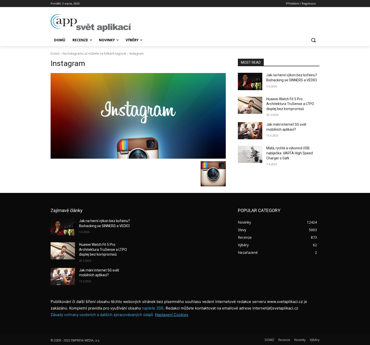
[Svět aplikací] (91, 23)
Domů (55, 53)
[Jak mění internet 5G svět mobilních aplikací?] (250, 130)
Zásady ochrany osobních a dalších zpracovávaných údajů (102, 314)
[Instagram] (138, 116)
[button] (313, 40)
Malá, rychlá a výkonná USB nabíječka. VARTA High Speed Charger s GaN (289, 153)
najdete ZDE (153, 308)
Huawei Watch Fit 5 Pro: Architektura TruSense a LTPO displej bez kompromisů (290, 104)
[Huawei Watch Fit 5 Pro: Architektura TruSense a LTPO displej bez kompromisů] (250, 105)
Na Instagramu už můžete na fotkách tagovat (94, 53)
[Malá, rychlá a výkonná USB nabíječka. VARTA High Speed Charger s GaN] (250, 154)
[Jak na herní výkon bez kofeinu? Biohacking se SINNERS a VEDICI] (250, 81)
